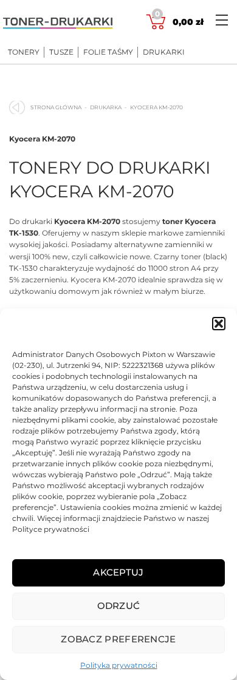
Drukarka (106, 107)
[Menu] (222, 19)
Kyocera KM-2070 (42, 138)
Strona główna (55, 107)
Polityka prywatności (118, 665)
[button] (219, 324)
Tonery (24, 52)
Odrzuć (118, 605)
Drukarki (164, 52)
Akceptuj (118, 572)
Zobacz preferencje (118, 639)
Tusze (61, 52)
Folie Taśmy (108, 52)
